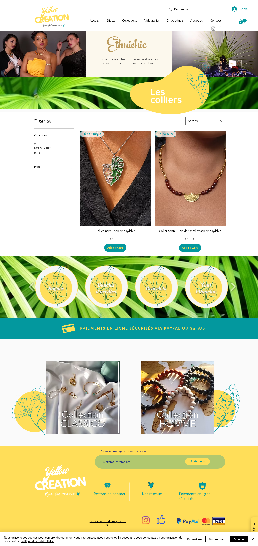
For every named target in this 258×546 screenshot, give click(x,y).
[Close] (253, 539)
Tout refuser (216, 539)
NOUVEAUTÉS (42, 148)
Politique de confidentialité (37, 541)
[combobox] (205, 121)
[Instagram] (146, 520)
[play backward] (31, 287)
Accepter (239, 539)
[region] (165, 90)
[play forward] (233, 287)
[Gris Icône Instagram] (213, 28)
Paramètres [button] (194, 539)
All (35, 143)
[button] (111, 18)
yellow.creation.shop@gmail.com (107, 523)
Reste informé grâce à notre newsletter (125, 451)
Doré (37, 153)
